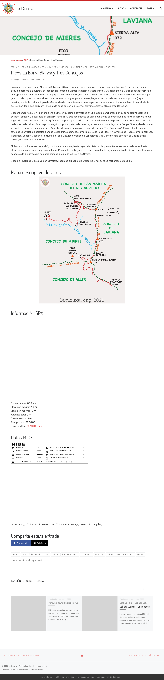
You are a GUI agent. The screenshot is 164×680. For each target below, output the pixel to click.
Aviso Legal (47, 677)
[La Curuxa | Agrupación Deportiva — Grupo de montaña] (8, 8)
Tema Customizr (36, 670)
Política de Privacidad (64, 677)
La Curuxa (13, 666)
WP (14, 670)
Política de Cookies (85, 677)
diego (16, 79)
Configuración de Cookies (108, 677)
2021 (26, 60)
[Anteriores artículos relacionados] (143, 589)
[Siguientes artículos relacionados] (150, 589)
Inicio (13, 60)
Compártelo (22, 543)
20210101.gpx (35, 426)
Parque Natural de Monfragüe (63, 602)
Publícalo (41, 543)
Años (19, 60)
